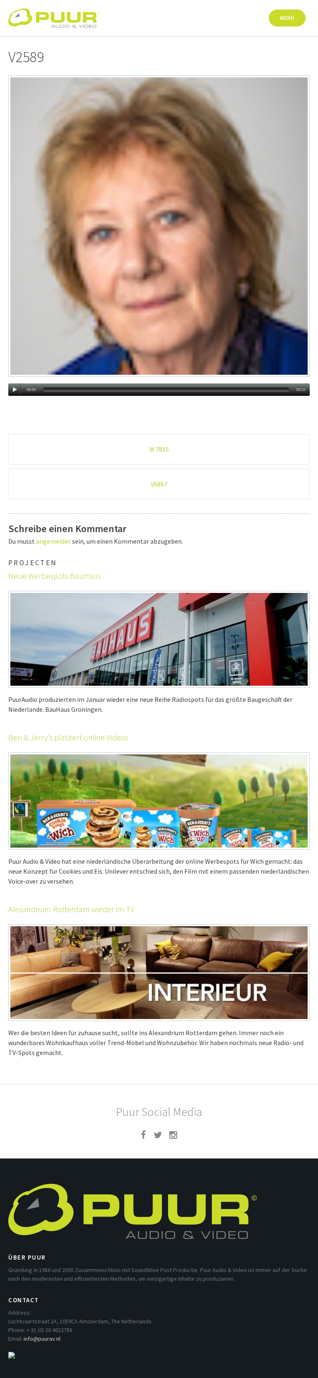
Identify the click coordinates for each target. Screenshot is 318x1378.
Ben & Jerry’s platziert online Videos (68, 737)
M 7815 (159, 449)
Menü (287, 18)
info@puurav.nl (42, 1338)
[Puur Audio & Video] (53, 14)
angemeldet (53, 541)
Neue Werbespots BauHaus (54, 576)
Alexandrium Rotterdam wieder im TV (71, 909)
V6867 (159, 484)
